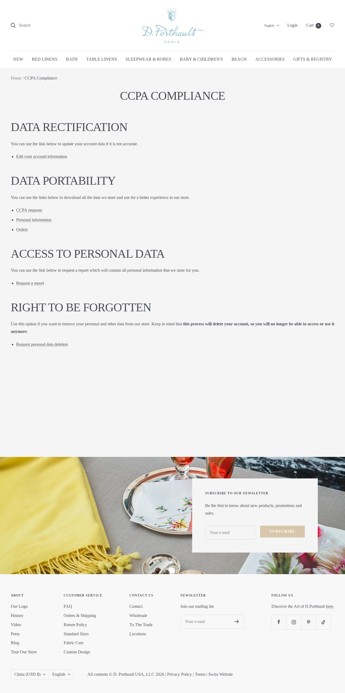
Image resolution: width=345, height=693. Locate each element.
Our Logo (19, 606)
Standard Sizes (76, 634)
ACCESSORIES (270, 59)
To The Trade (141, 624)
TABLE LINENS (101, 59)
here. (330, 606)
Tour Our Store (24, 652)
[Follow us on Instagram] (293, 622)
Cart (312, 25)
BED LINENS (44, 59)
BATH (72, 59)
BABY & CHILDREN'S (201, 59)
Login (292, 25)
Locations (137, 634)
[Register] (236, 621)
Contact (136, 606)
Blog (15, 642)
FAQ (68, 606)
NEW (18, 59)
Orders (22, 229)
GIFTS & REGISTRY (312, 59)
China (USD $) (27, 674)
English (269, 25)
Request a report (30, 283)
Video (16, 624)
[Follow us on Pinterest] (308, 622)
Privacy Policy (179, 674)
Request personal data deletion (42, 344)
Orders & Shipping (80, 615)
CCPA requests (29, 210)
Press (15, 634)
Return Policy (75, 624)
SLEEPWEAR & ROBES (148, 59)
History (17, 615)
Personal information (33, 220)
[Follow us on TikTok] (323, 622)
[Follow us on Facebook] (278, 622)
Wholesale (138, 615)
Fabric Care (74, 642)
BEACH (239, 59)
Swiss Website (220, 674)
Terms (200, 674)
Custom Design (77, 652)
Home (16, 78)
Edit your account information (41, 156)
